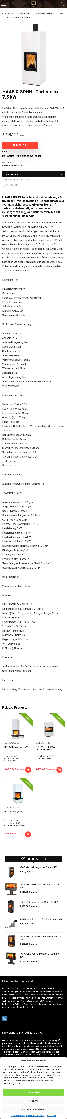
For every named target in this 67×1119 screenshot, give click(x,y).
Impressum (51, 1115)
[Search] (62, 4)
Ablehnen (33, 1101)
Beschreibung (12, 174)
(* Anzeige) (6, 151)
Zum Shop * (20, 145)
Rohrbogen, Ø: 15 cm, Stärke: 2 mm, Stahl (41, 919)
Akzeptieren (33, 1092)
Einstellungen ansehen (33, 1109)
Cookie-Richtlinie (18, 1115)
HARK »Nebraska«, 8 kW (16, 747)
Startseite (7, 13)
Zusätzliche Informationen (18, 179)
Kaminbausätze (44, 13)
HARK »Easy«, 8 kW (13, 811)
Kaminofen (24, 13)
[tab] (33, 174)
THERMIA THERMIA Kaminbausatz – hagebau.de (45, 749)
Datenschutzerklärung (35, 1115)
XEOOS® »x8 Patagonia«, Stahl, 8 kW (38, 867)
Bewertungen (11, 185)
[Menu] (3, 4)
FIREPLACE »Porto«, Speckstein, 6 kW (39, 901)
